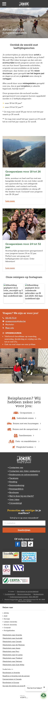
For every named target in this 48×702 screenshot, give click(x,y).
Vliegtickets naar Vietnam (12, 661)
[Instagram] (24, 544)
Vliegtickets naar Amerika (12, 635)
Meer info (9, 328)
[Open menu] (4, 4)
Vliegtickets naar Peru (11, 651)
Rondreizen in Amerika (11, 672)
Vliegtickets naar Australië (12, 638)
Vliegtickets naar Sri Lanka (13, 655)
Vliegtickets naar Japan (11, 648)
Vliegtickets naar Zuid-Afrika (13, 665)
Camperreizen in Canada (12, 679)
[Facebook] (17, 544)
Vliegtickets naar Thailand (12, 658)
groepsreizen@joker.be (15, 321)
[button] (13, 293)
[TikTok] (30, 544)
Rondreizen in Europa (11, 682)
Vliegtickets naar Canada (12, 641)
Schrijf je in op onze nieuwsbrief (27, 518)
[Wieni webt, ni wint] (24, 696)
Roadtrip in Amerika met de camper (16, 676)
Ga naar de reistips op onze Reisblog (16, 686)
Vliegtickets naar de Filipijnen (14, 645)
